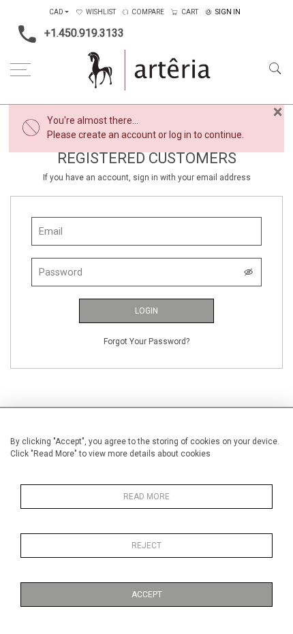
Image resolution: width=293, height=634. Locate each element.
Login (146, 311)
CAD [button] (56, 12)
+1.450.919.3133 (84, 33)
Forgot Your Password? (146, 341)
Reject (146, 545)
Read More (146, 496)
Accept (147, 594)
